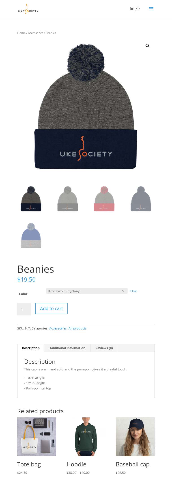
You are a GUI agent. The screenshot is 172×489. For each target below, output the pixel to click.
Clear (133, 291)
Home (21, 33)
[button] (148, 46)
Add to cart (51, 308)
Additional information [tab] (67, 348)
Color (23, 294)
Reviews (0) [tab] (104, 348)
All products (78, 328)
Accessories (35, 33)
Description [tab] (31, 348)
